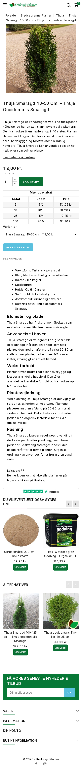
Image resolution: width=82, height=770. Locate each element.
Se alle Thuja (19, 247)
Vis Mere (20, 567)
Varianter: (10, 226)
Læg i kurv (31, 181)
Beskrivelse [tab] (12, 258)
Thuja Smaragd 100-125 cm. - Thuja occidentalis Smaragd (20, 637)
